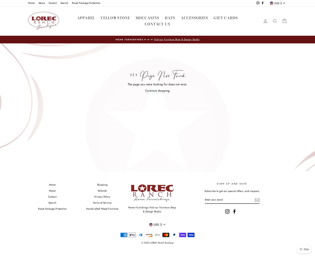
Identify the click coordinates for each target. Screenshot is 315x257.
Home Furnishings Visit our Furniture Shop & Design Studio (152, 209)
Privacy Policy (102, 196)
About (41, 3)
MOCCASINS (147, 18)
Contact (53, 3)
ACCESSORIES (194, 18)
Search (64, 3)
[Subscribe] (257, 199)
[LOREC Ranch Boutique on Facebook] (234, 211)
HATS (170, 18)
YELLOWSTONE (115, 18)
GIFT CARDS (226, 18)
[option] (157, 40)
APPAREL (86, 18)
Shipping (102, 184)
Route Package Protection (86, 3)
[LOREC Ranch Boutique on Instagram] (227, 211)
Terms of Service (102, 203)
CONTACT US (157, 24)
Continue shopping (157, 91)
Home (31, 3)
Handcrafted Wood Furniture (102, 209)
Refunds (102, 190)
